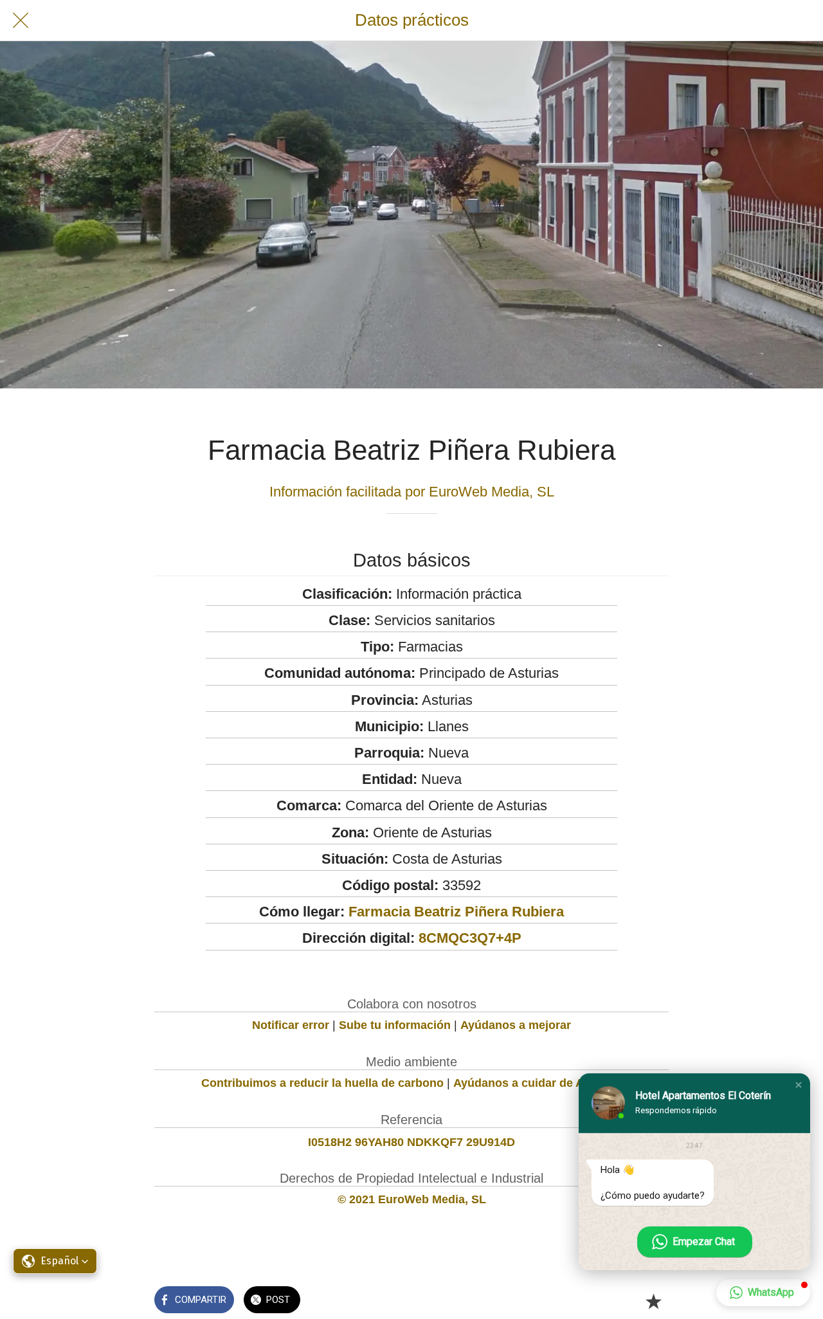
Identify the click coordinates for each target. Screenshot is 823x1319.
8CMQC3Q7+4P (470, 938)
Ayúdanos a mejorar (515, 1025)
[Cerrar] (20, 20)
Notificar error (290, 1025)
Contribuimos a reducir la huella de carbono (322, 1083)
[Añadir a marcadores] (653, 1301)
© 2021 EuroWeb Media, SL (412, 1199)
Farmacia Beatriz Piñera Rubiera (456, 912)
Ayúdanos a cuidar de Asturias (537, 1083)
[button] (798, 1084)
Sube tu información (395, 1025)
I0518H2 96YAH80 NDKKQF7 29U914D (411, 1142)
